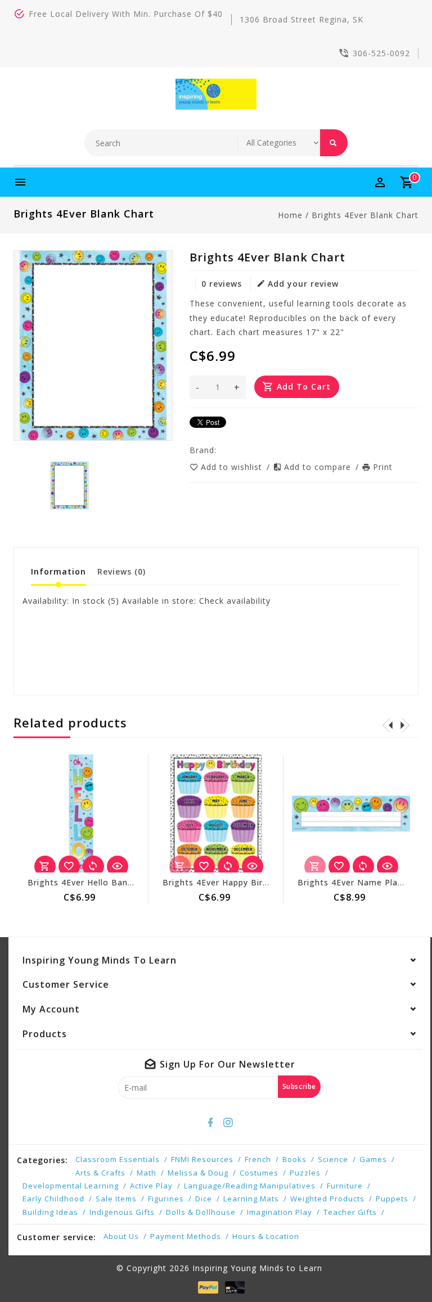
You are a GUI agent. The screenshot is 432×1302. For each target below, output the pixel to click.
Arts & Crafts (100, 1173)
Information (58, 571)
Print (383, 467)
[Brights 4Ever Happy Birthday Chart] (216, 813)
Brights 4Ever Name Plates (354, 882)
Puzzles (305, 1173)
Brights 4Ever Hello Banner (84, 882)
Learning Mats (251, 1199)
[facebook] (211, 1123)
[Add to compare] (93, 866)
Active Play (151, 1186)
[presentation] (387, 724)
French (258, 1159)
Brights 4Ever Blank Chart (365, 215)
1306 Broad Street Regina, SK (301, 19)
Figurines (166, 1199)
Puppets (392, 1199)
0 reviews (221, 283)
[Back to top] (398, 1268)
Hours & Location (265, 1236)
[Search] (334, 142)
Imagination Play (279, 1212)
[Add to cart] (45, 866)
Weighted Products (327, 1199)
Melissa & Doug (198, 1173)
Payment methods (185, 1236)
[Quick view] (117, 866)
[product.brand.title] (220, 450)
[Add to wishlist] (69, 866)
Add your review (303, 283)
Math (146, 1173)
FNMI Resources (202, 1159)
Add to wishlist (233, 467)
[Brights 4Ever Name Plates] (351, 813)
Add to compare (319, 467)
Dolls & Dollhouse (201, 1212)
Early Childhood (53, 1199)
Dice (203, 1199)
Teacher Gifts (350, 1212)
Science (333, 1159)
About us (121, 1236)
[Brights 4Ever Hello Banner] (81, 813)
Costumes (259, 1173)
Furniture (345, 1186)
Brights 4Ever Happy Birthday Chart (237, 882)
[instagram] (228, 1123)
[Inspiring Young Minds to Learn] (216, 94)
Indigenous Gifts (122, 1212)
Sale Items (116, 1199)
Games (373, 1159)
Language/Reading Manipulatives (250, 1186)
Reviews (121, 571)
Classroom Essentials (117, 1159)
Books (294, 1159)
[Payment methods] (206, 1287)
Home (290, 215)
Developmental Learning (70, 1186)
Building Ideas (50, 1212)
